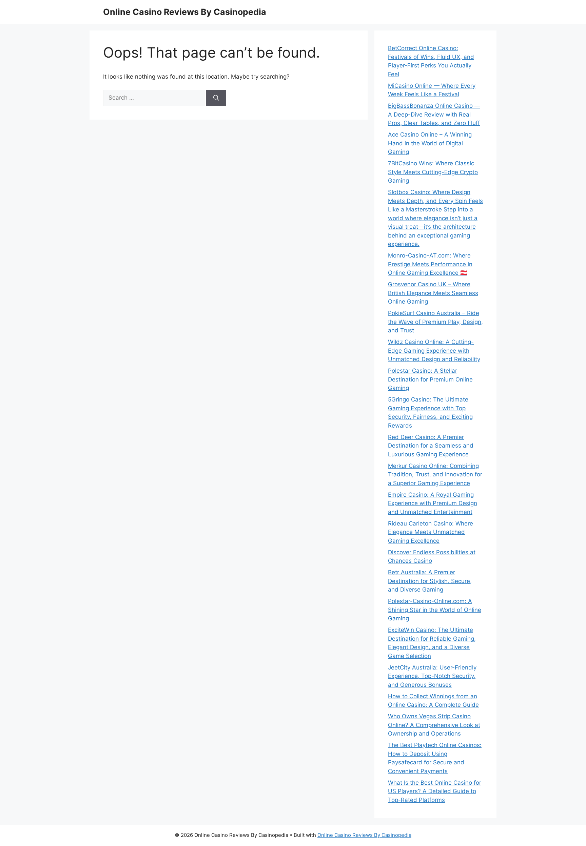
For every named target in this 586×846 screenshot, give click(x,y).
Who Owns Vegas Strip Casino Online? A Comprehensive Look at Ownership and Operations (434, 725)
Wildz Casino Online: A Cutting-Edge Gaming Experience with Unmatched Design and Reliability (434, 350)
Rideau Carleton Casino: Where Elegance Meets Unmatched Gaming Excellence (430, 532)
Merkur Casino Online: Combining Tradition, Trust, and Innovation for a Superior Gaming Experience (435, 474)
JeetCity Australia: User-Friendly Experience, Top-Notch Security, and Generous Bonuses (432, 676)
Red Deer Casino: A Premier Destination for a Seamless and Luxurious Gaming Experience (430, 446)
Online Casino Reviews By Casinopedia (184, 12)
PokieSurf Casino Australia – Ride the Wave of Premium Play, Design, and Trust (435, 322)
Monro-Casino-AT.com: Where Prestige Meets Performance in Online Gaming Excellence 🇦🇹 (430, 264)
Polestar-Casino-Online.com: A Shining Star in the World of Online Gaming (434, 610)
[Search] (216, 98)
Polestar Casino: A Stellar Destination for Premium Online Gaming (430, 379)
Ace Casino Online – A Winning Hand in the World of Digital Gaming (430, 143)
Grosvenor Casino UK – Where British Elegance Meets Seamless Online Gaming (433, 293)
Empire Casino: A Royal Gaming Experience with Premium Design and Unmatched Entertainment (432, 503)
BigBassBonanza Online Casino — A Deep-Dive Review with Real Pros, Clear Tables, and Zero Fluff (434, 114)
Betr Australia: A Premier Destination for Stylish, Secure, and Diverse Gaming (430, 581)
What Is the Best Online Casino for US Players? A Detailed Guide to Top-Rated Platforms (434, 791)
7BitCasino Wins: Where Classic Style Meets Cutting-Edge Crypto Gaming (433, 172)
